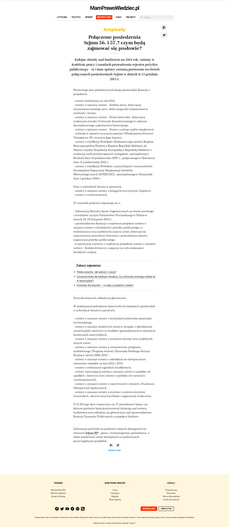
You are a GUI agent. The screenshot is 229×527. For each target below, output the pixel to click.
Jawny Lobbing (58, 496)
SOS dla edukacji (58, 493)
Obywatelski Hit (58, 490)
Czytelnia (62, 17)
